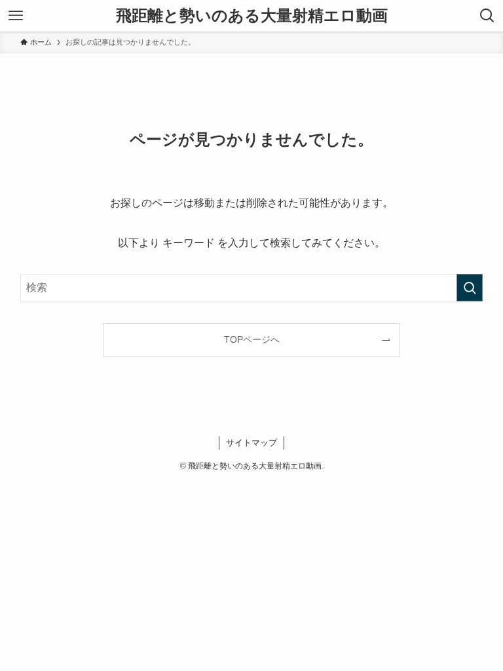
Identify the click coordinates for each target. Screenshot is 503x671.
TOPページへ (252, 339)
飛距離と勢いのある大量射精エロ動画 (252, 16)
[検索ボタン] (487, 15)
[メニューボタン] (15, 15)
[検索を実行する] (469, 287)
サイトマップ (251, 443)
